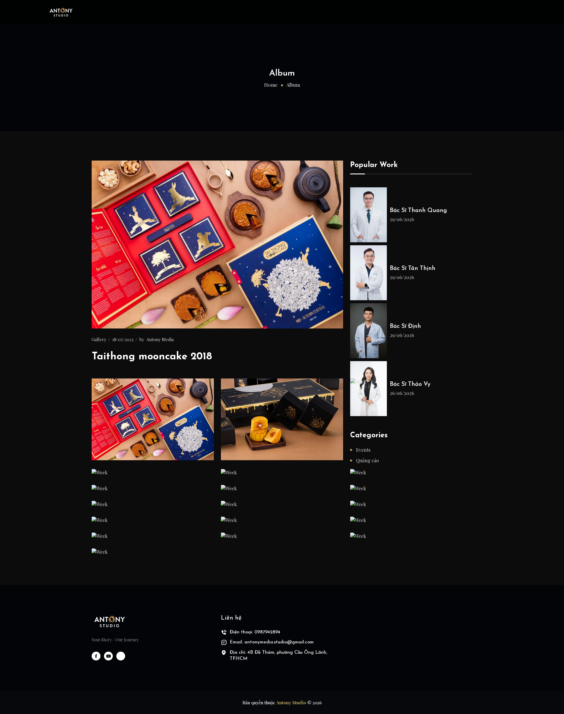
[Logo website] (109, 621)
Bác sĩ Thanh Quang (418, 210)
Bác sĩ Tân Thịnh (412, 268)
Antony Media (160, 339)
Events (363, 450)
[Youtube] (108, 656)
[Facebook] (96, 656)
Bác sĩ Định (405, 326)
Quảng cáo (367, 460)
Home (271, 85)
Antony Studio (291, 702)
